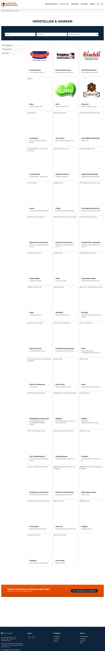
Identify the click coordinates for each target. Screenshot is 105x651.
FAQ (81, 643)
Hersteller (64, 4)
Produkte (56, 636)
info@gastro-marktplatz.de (11, 650)
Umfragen (83, 638)
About (92, 4)
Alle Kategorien (7, 45)
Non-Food (5, 53)
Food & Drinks (6, 49)
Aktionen (75, 4)
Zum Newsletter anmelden (84, 591)
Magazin (84, 4)
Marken (56, 641)
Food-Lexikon (84, 636)
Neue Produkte (51, 4)
